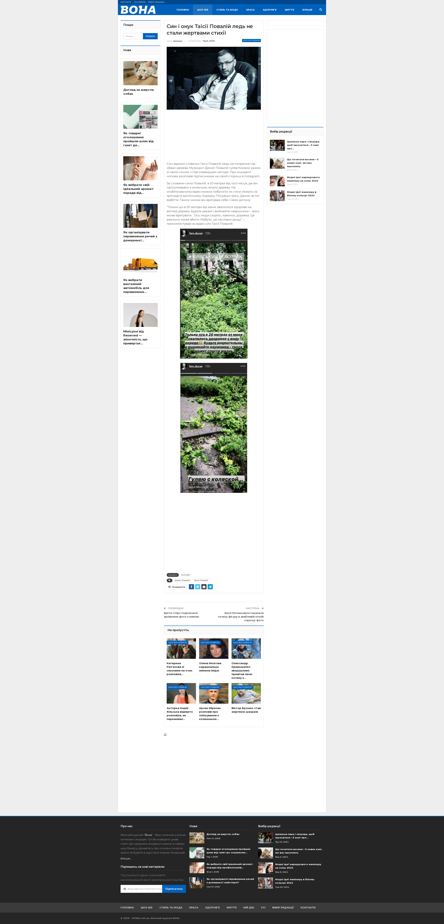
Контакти (126, 2)
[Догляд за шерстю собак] (140, 73)
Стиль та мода (227, 9)
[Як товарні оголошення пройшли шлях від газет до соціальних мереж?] (140, 117)
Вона (148, 835)
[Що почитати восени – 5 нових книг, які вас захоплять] (277, 163)
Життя (289, 9)
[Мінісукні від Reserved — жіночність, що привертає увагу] (140, 315)
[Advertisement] (214, 137)
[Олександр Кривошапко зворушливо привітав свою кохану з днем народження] (246, 648)
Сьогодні (185, 575)
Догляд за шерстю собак (223, 834)
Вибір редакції (156, 2)
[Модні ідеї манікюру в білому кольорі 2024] (277, 195)
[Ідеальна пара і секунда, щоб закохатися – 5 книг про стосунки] (277, 145)
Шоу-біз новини (251, 40)
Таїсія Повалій (201, 580)
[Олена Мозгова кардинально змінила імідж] (213, 648)
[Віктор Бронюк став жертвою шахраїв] (246, 693)
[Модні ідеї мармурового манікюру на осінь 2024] (277, 181)
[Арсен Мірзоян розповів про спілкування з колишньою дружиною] (213, 693)
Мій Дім (248, 907)
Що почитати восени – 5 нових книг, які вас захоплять (302, 163)
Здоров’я (269, 9)
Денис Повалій (182, 580)
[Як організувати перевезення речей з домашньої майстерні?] (140, 216)
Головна (183, 9)
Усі (263, 907)
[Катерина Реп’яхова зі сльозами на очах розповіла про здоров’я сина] (181, 648)
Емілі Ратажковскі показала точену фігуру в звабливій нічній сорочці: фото (241, 616)
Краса (250, 9)
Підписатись (174, 888)
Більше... (126, 858)
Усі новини (140, 2)
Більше (307, 9)
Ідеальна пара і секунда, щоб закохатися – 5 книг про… (303, 145)
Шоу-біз (202, 9)
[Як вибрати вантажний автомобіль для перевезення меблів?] (140, 263)
